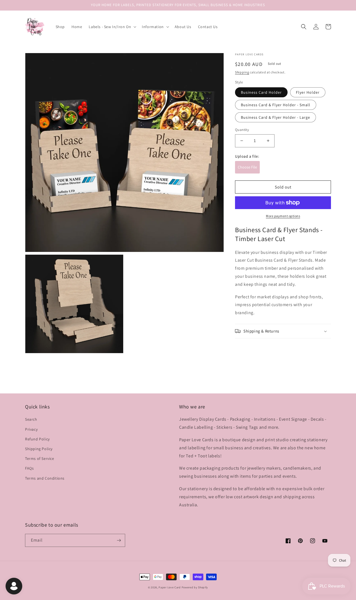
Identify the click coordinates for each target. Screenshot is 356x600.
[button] (112, 27)
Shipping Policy (39, 448)
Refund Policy (37, 439)
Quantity (242, 129)
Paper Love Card (170, 587)
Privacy (31, 429)
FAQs (29, 468)
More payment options (283, 216)
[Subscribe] (119, 540)
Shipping (242, 72)
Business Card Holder (261, 92)
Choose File (247, 167)
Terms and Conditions (45, 478)
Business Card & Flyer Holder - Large (275, 117)
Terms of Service (39, 458)
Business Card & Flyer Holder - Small (275, 104)
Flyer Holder (308, 92)
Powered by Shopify (195, 587)
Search (31, 419)
